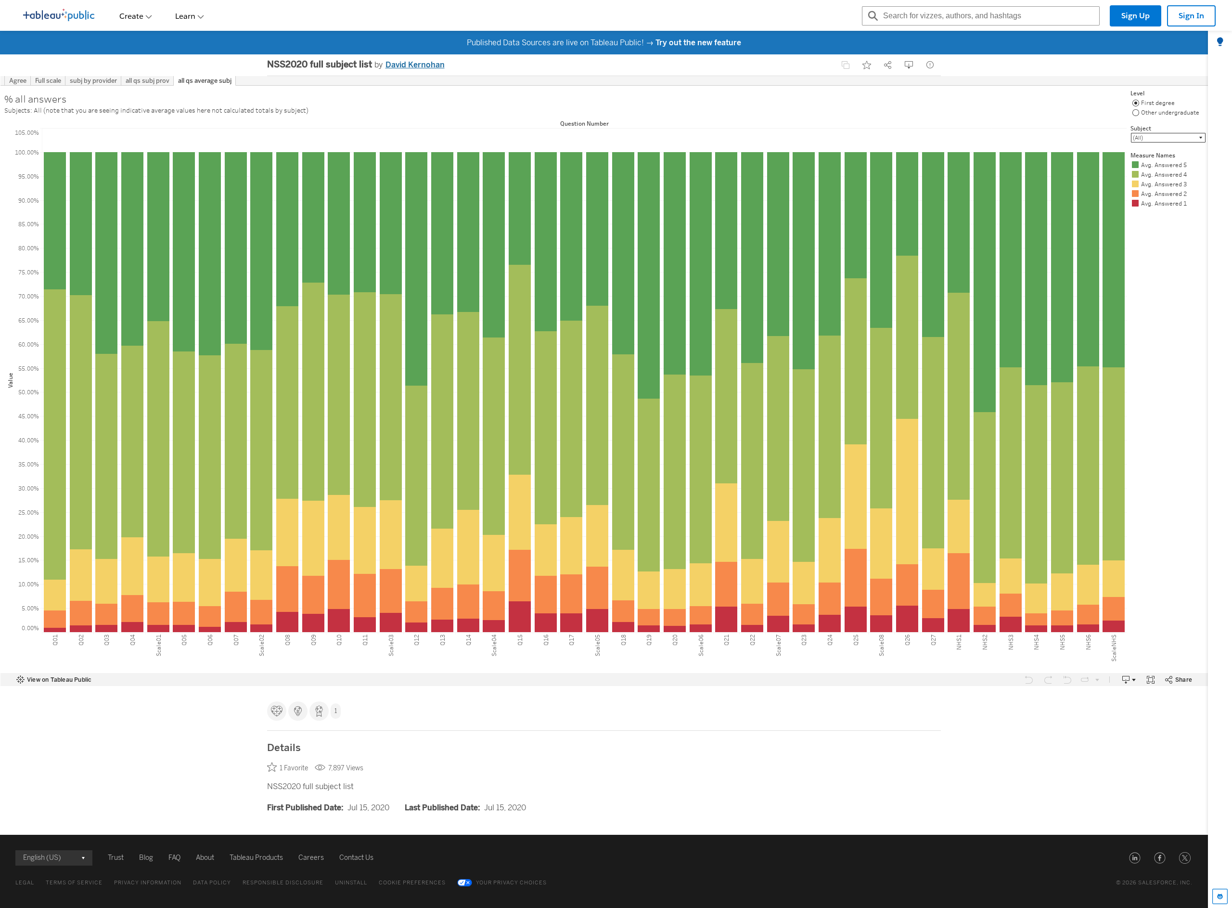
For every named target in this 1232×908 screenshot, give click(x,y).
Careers (311, 858)
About (205, 858)
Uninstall (351, 883)
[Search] (871, 15)
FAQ (174, 858)
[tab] (1220, 42)
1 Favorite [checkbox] (294, 768)
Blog (146, 858)
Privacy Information (147, 883)
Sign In (1191, 16)
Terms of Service (74, 883)
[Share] (887, 65)
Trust (116, 858)
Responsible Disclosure (283, 883)
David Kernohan (415, 64)
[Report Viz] (930, 65)
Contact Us (356, 858)
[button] (1134, 858)
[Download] (909, 65)
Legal (24, 883)
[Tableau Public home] (58, 16)
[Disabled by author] (845, 65)
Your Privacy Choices (511, 883)
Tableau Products (256, 858)
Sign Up (1135, 16)
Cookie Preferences (412, 883)
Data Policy (212, 883)
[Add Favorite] (866, 65)
